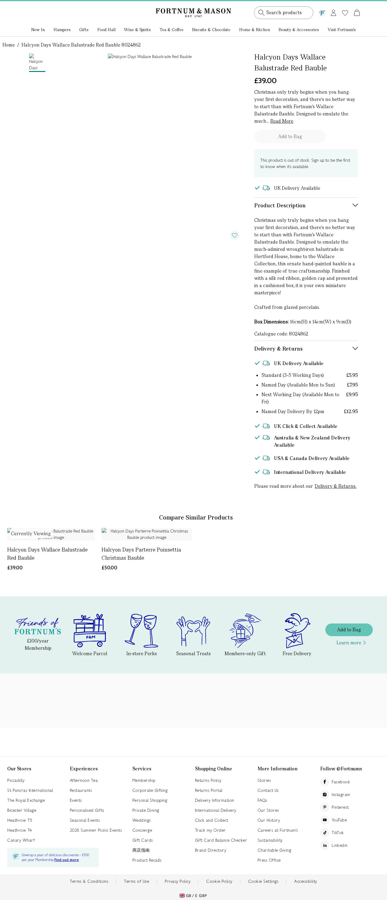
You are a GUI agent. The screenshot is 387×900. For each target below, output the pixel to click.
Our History (269, 820)
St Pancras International (30, 790)
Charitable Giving (274, 850)
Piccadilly (15, 780)
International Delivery (215, 810)
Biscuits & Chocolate (211, 29)
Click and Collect (211, 820)
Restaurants (81, 790)
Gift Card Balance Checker (221, 840)
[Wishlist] (345, 13)
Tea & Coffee (172, 29)
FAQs (262, 800)
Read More (281, 121)
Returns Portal (209, 790)
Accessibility (305, 881)
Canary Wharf (21, 840)
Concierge (142, 830)
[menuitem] (38, 30)
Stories (264, 780)
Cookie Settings (263, 881)
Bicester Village (21, 810)
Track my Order (210, 830)
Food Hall (106, 29)
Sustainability (270, 840)
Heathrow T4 (19, 830)
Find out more (66, 860)
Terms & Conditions (89, 881)
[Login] (333, 11)
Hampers (62, 29)
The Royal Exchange (26, 800)
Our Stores (268, 810)
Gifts (84, 29)
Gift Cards (142, 840)
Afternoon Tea (84, 780)
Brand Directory (210, 850)
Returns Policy (208, 780)
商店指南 (141, 850)
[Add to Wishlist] (234, 235)
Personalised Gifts (87, 810)
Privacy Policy (177, 881)
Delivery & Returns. (335, 486)
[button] (344, 5)
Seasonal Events (85, 820)
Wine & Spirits (137, 29)
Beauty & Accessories (298, 29)
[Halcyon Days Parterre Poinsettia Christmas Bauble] (147, 534)
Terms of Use (136, 881)
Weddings (141, 820)
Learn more (349, 642)
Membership (143, 780)
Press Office (269, 860)
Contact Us (268, 790)
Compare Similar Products (196, 517)
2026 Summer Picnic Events (96, 830)
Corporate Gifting (150, 790)
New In (38, 29)
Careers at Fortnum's (278, 830)
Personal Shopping (149, 800)
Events (76, 800)
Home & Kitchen (254, 29)
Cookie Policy (219, 881)
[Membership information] (322, 12)
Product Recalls (147, 860)
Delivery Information (214, 800)
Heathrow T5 (19, 820)
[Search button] (261, 13)
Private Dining (145, 810)
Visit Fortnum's (342, 29)
